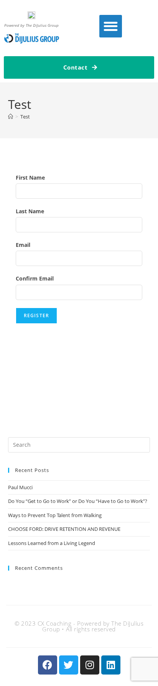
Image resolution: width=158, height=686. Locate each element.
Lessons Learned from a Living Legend (51, 543)
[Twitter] (68, 665)
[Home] (10, 116)
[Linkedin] (110, 665)
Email (23, 244)
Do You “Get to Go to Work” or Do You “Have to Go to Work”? (77, 501)
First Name (30, 177)
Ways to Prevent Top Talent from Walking (55, 515)
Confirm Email (35, 278)
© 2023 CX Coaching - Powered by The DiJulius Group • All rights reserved (79, 626)
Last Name (30, 211)
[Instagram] (89, 665)
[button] (110, 26)
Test (25, 116)
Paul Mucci (20, 487)
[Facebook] (47, 665)
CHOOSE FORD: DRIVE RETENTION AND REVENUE (64, 528)
